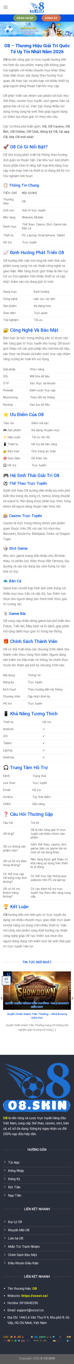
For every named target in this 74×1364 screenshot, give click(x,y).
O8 (5, 1118)
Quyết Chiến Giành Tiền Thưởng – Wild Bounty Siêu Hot (37, 1015)
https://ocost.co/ (34, 1296)
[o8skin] (37, 7)
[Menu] (5, 7)
